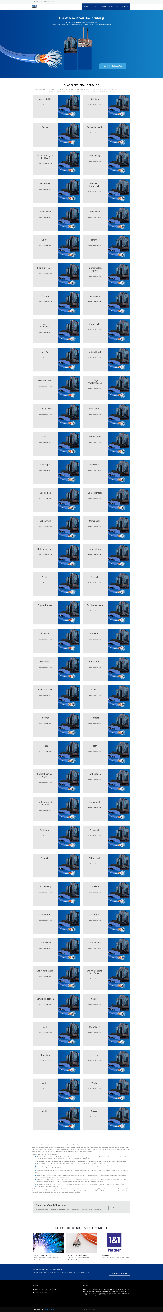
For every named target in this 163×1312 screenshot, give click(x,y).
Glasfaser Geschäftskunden (77, 1255)
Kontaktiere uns (119, 1273)
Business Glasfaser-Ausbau (110, 6)
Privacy (96, 1309)
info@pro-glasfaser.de (51, 1)
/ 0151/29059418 (38, 1)
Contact (90, 1309)
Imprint (85, 1309)
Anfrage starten (117, 1208)
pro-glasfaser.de (49, 1309)
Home (86, 6)
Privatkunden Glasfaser (43, 1255)
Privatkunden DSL (107, 1255)
